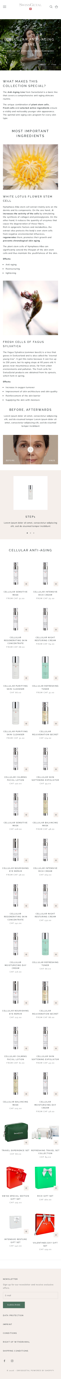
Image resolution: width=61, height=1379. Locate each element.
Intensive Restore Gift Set (15, 1240)
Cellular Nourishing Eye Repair (15, 869)
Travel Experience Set (15, 1150)
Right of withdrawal (16, 1342)
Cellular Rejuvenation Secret (45, 732)
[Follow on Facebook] (4, 1360)
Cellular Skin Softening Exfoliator (45, 778)
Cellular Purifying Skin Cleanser (15, 687)
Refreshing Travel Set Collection (45, 1151)
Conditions (10, 1333)
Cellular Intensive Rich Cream (45, 593)
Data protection (13, 1315)
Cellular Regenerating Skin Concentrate (15, 641)
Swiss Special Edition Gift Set (15, 1197)
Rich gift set (45, 1196)
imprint (7, 1324)
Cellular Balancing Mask (45, 824)
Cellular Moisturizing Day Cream (16, 965)
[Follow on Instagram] (12, 1360)
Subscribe (14, 1305)
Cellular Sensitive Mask (16, 593)
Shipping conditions (15, 1351)
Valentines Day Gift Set (45, 1244)
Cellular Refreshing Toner (45, 687)
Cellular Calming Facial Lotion (15, 778)
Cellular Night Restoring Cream (45, 639)
